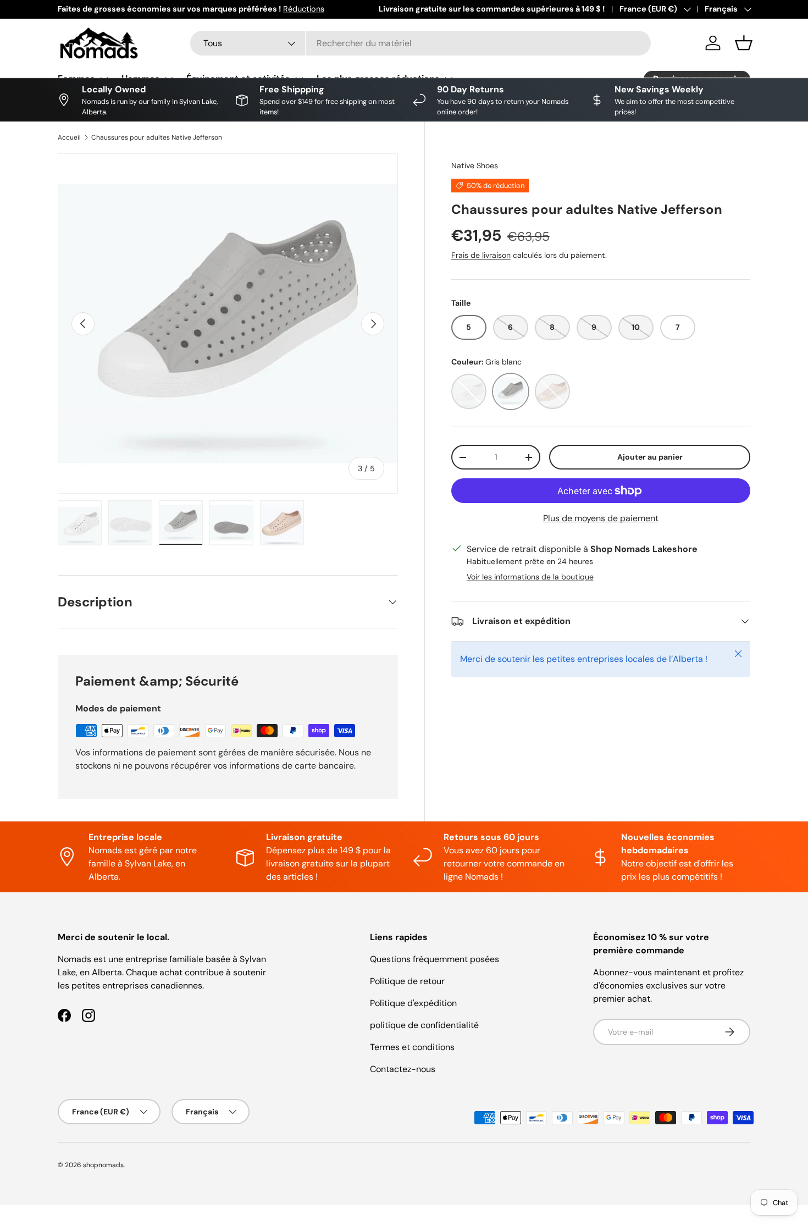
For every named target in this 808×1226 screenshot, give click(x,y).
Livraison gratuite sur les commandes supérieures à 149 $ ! (492, 9)
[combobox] (420, 43)
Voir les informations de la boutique (530, 577)
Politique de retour (407, 981)
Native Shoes (474, 165)
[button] (744, 43)
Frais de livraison (481, 255)
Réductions (303, 9)
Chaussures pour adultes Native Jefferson (156, 137)
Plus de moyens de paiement (600, 518)
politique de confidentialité (424, 1025)
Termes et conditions (412, 1047)
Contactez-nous (402, 1069)
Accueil (69, 137)
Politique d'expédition (413, 1003)
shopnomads (103, 1165)
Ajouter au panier (650, 457)
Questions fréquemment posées (434, 959)
